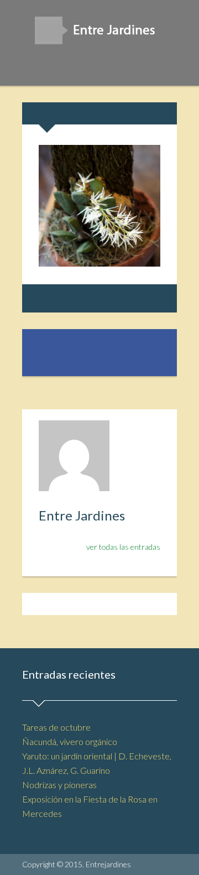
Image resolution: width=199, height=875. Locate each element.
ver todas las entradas (123, 546)
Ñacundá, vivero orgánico (69, 741)
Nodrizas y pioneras (59, 784)
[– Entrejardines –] (99, 34)
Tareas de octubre (56, 727)
